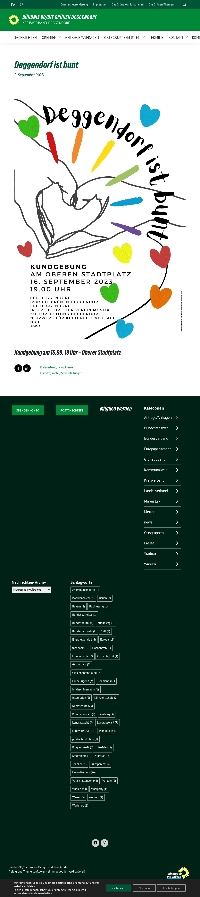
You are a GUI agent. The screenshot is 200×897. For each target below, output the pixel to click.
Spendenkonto (27, 410)
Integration (81, 697)
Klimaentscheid (105, 697)
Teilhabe (79, 764)
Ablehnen (144, 888)
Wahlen (150, 564)
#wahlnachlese (83, 598)
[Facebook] (13, 4)
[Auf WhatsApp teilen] (27, 368)
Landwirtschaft (83, 731)
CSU (105, 631)
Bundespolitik (82, 623)
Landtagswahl (50, 373)
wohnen (96, 797)
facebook (80, 648)
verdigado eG (76, 871)
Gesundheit (81, 664)
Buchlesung (98, 606)
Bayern (78, 606)
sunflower (39, 871)
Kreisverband (48, 367)
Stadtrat (150, 553)
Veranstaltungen (72, 373)
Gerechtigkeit (107, 656)
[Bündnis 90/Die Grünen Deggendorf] (14, 19)
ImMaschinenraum (85, 689)
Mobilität (107, 731)
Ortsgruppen (154, 532)
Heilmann (106, 681)
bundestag (106, 623)
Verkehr (109, 780)
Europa (107, 639)
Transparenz (100, 764)
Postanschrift (71, 410)
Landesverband (156, 490)
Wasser (78, 797)
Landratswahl (82, 722)
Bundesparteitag (84, 614)
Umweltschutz (84, 772)
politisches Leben (85, 739)
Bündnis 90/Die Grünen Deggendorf (59, 17)
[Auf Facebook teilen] (18, 368)
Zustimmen (118, 888)
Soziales (105, 747)
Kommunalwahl (156, 469)
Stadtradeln (81, 756)
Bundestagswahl (157, 428)
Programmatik (82, 747)
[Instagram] (22, 4)
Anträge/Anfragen (158, 417)
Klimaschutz (82, 706)
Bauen (105, 598)
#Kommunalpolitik (85, 590)
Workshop (80, 805)
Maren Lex (152, 501)
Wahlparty (99, 789)
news (60, 367)
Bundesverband (156, 438)
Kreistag (107, 714)
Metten (149, 511)
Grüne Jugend (154, 459)
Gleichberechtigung (86, 673)
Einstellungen (30, 890)
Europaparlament (157, 449)
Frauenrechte (82, 656)
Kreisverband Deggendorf (46, 23)
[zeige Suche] (184, 4)
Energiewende (84, 639)
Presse (69, 367)
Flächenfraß (101, 648)
